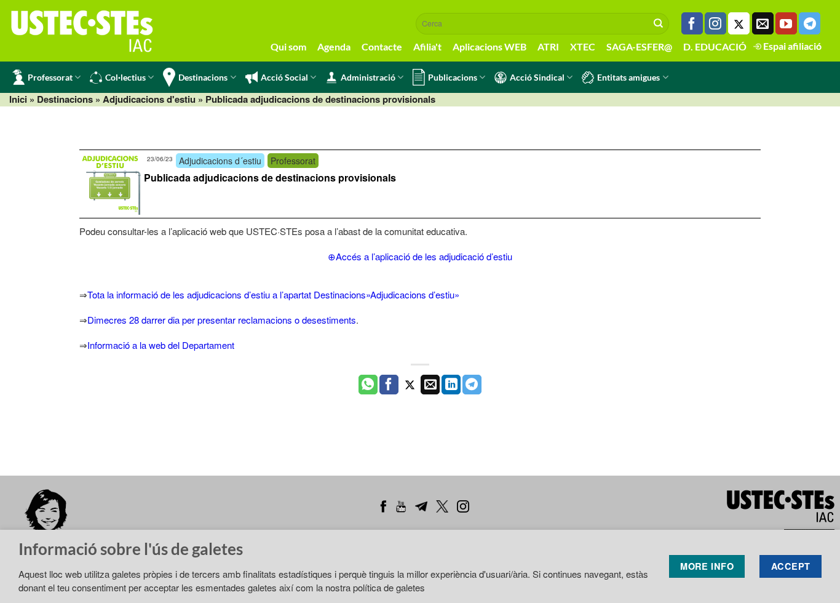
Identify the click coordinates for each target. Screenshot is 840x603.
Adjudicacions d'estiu (149, 99)
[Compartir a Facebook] (388, 384)
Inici (18, 99)
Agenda (334, 46)
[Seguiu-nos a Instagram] (715, 23)
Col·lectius (125, 77)
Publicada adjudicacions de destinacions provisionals (270, 177)
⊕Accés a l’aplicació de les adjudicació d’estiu (420, 256)
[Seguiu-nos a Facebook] (692, 23)
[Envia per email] (430, 384)
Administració (368, 77)
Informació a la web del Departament (160, 344)
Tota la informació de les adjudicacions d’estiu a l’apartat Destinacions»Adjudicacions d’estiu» (273, 294)
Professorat (50, 77)
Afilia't (427, 46)
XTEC (582, 46)
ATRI (548, 46)
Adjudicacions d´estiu (220, 160)
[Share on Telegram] (471, 384)
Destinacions (203, 77)
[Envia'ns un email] (763, 23)
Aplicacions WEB (489, 46)
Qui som (288, 46)
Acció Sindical (537, 77)
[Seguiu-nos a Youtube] (786, 23)
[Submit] (658, 23)
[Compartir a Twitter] (409, 384)
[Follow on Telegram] (809, 23)
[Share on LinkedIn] (451, 384)
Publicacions (452, 77)
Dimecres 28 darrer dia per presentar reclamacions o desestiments (221, 319)
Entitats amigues (628, 77)
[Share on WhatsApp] (368, 384)
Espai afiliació (791, 46)
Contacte (382, 46)
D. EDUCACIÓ (715, 46)
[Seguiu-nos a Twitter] (739, 23)
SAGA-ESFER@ (639, 46)
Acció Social (284, 77)
